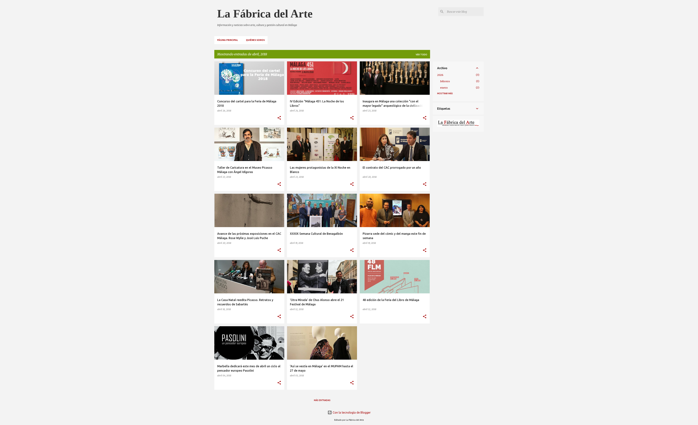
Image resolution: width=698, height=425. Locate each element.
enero (444, 87)
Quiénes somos (255, 40)
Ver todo (421, 54)
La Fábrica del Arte (265, 13)
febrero (445, 81)
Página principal (227, 40)
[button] (279, 118)
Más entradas (322, 400)
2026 (440, 75)
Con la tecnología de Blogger (351, 412)
